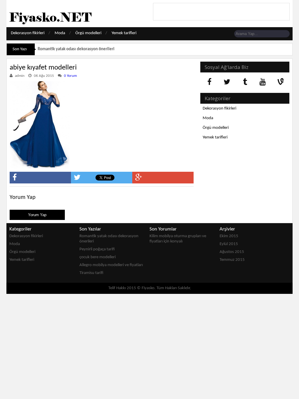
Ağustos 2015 (232, 252)
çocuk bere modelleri (97, 257)
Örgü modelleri (88, 33)
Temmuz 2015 (232, 260)
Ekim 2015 (229, 236)
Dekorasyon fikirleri (27, 33)
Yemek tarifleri (124, 33)
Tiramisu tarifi (91, 273)
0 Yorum (70, 76)
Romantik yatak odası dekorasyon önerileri (76, 49)
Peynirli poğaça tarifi (97, 249)
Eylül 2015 (229, 244)
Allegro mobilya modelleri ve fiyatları (111, 265)
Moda (60, 33)
